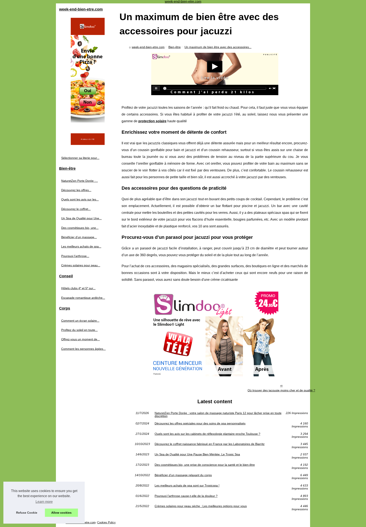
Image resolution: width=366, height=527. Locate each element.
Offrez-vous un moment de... (80, 339)
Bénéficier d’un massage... (79, 237)
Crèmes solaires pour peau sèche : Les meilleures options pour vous (201, 506)
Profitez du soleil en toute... (79, 330)
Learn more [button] (44, 501)
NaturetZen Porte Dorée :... (79, 180)
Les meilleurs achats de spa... (81, 246)
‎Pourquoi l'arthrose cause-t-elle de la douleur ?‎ (186, 496)
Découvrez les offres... (76, 190)
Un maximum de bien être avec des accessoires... (217, 47)
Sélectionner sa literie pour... (80, 158)
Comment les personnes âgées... (83, 348)
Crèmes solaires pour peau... (80, 265)
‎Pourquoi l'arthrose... (75, 256)
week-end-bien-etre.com (148, 47)
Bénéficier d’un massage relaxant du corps (183, 475)
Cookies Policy (106, 522)
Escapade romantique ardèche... (83, 297)
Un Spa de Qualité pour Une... (81, 218)
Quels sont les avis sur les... (80, 199)
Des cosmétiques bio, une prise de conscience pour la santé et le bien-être (205, 464)
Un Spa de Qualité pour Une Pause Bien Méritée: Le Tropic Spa (197, 454)
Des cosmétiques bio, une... (79, 227)
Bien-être (174, 47)
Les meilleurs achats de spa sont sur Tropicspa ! (187, 485)
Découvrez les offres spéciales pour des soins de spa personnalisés (200, 423)
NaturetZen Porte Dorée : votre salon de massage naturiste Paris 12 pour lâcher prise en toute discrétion (218, 415)
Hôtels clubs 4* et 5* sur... (78, 288)
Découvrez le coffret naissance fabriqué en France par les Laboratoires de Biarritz (210, 444)
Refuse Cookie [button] (26, 512)
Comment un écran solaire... (80, 320)
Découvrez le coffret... (76, 209)
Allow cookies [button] (61, 512)
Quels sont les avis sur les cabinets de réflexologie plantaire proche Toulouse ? (207, 433)
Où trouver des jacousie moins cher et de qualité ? (281, 390)
